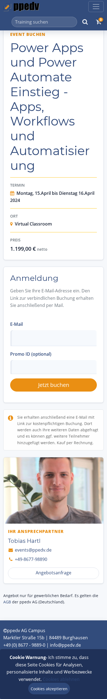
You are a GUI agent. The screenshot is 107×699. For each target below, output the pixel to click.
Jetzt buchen (53, 385)
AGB (7, 601)
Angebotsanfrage (53, 573)
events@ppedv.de (33, 550)
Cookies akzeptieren (49, 688)
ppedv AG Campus (26, 630)
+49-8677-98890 (30, 559)
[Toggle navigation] (96, 6)
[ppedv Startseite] (21, 6)
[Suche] (85, 22)
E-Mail (16, 324)
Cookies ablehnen (61, 679)
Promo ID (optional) (30, 354)
